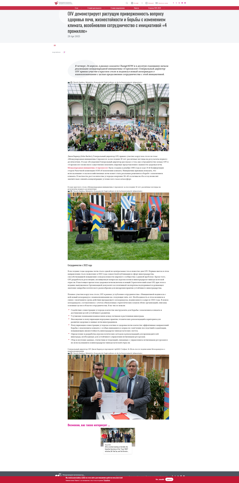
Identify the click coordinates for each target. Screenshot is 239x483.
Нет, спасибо (160, 479)
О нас (76, 8)
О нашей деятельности (94, 8)
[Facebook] (173, 3)
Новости (136, 8)
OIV (55, 45)
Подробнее (107, 480)
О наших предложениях (118, 8)
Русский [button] (136, 3)
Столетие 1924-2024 (154, 8)
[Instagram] (182, 3)
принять (169, 479)
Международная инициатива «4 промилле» (88, 168)
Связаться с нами (163, 3)
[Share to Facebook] (64, 52)
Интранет (151, 3)
